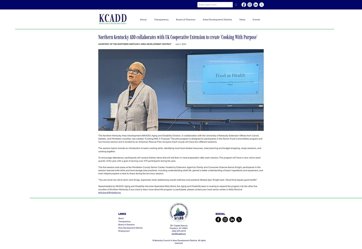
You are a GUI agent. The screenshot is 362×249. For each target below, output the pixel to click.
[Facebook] (244, 4)
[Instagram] (249, 4)
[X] (261, 4)
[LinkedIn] (255, 4)
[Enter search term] (236, 4)
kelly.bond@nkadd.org (109, 192)
